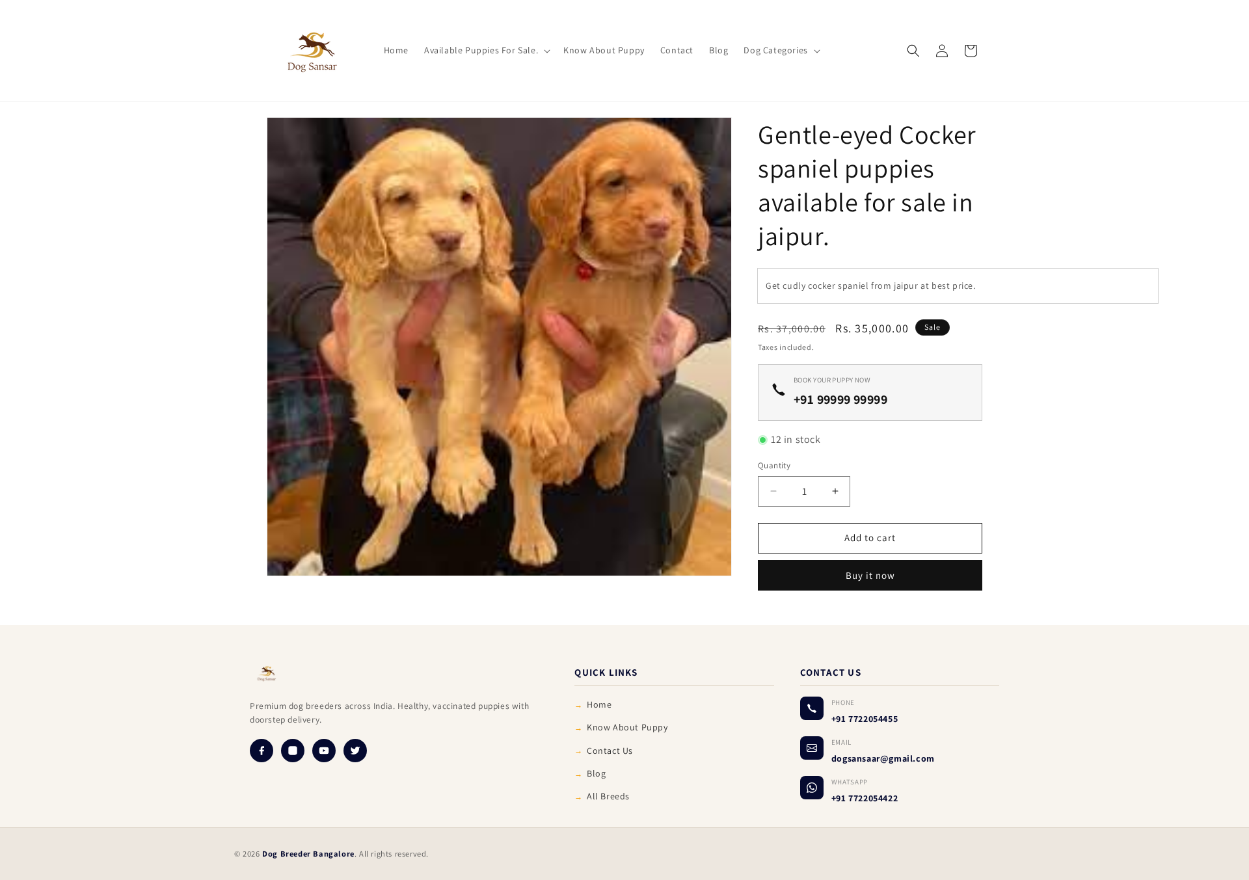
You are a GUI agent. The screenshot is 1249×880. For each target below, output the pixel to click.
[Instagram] (292, 750)
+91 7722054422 (864, 798)
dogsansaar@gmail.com (883, 758)
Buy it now (870, 575)
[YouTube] (324, 750)
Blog (596, 773)
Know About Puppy (627, 727)
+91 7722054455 (864, 719)
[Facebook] (261, 750)
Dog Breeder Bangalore (308, 853)
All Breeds (608, 796)
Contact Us (610, 750)
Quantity (774, 465)
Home (599, 704)
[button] (486, 50)
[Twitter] (355, 750)
